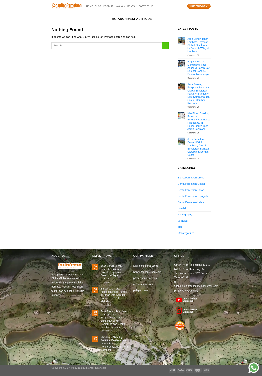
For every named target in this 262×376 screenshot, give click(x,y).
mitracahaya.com (143, 284)
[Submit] (165, 45)
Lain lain (182, 208)
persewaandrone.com (145, 278)
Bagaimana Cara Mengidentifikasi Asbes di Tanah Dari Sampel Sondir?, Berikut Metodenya (198, 68)
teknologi (183, 220)
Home (89, 6)
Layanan (120, 6)
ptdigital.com (140, 290)
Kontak (132, 6)
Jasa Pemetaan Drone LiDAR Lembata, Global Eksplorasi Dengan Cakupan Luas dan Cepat (198, 147)
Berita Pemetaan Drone (191, 177)
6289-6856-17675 (188, 291)
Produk (108, 6)
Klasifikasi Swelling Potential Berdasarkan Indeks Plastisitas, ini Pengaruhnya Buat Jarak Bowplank (198, 121)
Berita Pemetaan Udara (191, 202)
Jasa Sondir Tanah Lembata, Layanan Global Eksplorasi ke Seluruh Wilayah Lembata (198, 45)
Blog (98, 6)
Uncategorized (186, 233)
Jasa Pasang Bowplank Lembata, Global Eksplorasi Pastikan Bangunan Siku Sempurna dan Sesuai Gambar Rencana (198, 94)
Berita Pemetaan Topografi (193, 196)
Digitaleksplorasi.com (145, 265)
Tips (180, 226)
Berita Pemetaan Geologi (192, 183)
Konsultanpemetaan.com (147, 271)
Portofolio (146, 6)
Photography (185, 214)
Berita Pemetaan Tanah (191, 189)
